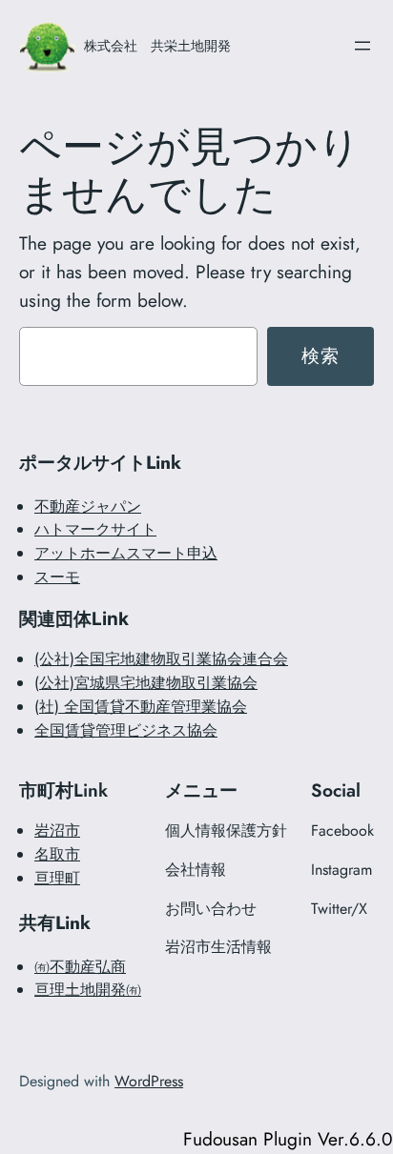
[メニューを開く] (362, 45)
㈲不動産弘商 (80, 967)
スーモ (57, 577)
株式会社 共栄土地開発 (157, 45)
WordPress (148, 1081)
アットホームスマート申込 (125, 553)
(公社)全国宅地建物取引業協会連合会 (161, 659)
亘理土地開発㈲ (87, 990)
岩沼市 (57, 830)
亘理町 (57, 878)
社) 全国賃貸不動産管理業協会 (143, 707)
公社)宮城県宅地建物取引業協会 (148, 683)
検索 (321, 355)
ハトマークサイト (95, 529)
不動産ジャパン (87, 506)
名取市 (57, 854)
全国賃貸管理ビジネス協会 (125, 730)
